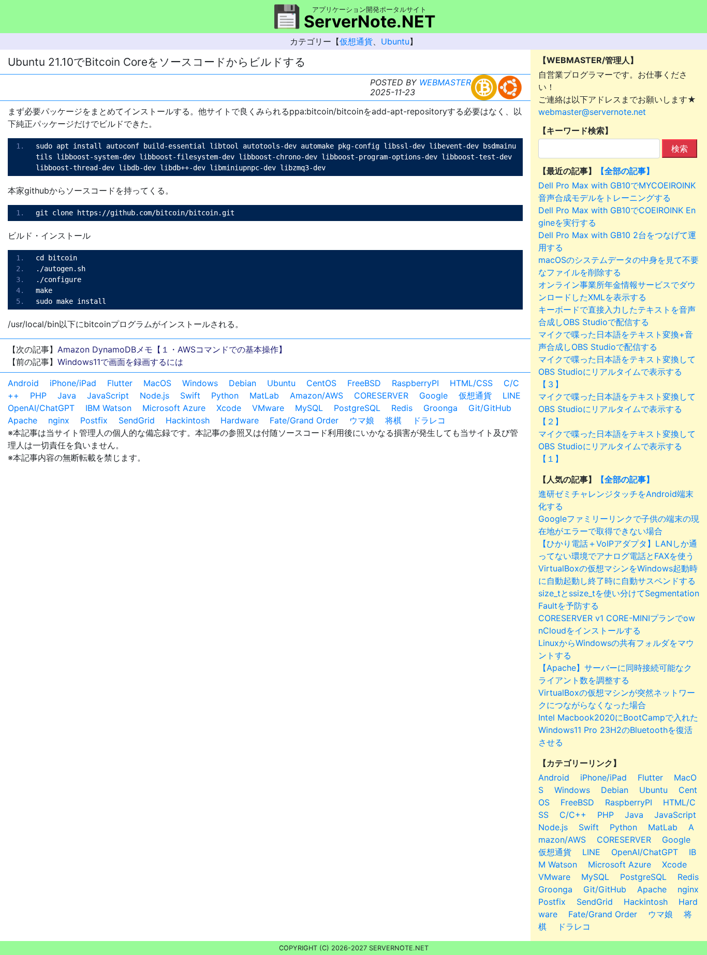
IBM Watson (108, 408)
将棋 (393, 420)
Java (66, 395)
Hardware (239, 420)
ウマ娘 (361, 420)
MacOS (157, 383)
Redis (402, 408)
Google (433, 395)
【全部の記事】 (625, 171)
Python (225, 395)
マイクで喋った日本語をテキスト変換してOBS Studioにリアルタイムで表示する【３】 (617, 371)
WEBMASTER (445, 82)
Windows (200, 383)
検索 (679, 148)
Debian (242, 383)
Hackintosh (188, 420)
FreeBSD (364, 383)
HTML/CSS (471, 383)
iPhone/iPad (73, 383)
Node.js (154, 395)
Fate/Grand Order (304, 420)
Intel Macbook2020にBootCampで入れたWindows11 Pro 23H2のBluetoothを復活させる (618, 729)
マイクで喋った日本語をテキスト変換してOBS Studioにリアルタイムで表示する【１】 (617, 446)
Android (23, 383)
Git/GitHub (489, 408)
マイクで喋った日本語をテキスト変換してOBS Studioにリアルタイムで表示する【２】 (617, 409)
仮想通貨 (356, 41)
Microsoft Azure (173, 408)
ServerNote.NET (369, 21)
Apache (22, 420)
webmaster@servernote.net (592, 112)
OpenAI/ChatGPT (41, 408)
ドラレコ (429, 420)
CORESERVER (381, 395)
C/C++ (572, 815)
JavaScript (108, 395)
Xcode (228, 408)
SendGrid (137, 420)
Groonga (440, 408)
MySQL (309, 408)
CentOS (321, 383)
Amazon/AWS (316, 395)
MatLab (264, 395)
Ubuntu (395, 41)
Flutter (119, 383)
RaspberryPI (415, 383)
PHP (38, 395)
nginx (58, 420)
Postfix (94, 420)
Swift (190, 395)
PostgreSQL (357, 408)
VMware (268, 408)
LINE (512, 395)
